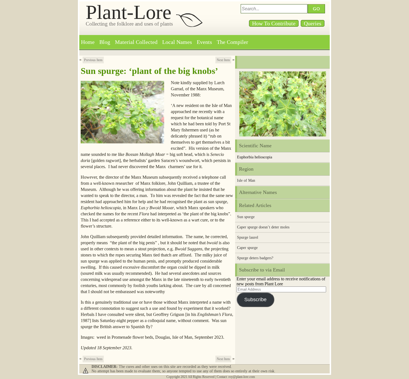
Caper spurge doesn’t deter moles (263, 227)
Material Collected (136, 42)
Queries (312, 23)
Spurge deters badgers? (255, 258)
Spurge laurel (247, 237)
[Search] (317, 8)
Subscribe (255, 299)
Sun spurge (246, 217)
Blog (104, 42)
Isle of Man (246, 180)
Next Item (223, 60)
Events (204, 42)
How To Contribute (273, 23)
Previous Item (93, 60)
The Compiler (232, 42)
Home (88, 42)
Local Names (177, 42)
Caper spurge (247, 248)
